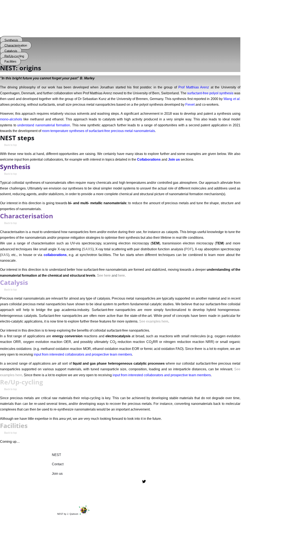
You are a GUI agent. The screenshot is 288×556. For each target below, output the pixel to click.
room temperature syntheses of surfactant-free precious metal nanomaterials (98, 131)
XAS (4, 255)
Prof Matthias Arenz (193, 87)
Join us (178, 26)
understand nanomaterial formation (43, 125)
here (121, 275)
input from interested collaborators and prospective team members (83, 354)
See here (104, 275)
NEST (56, 455)
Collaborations (89, 26)
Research (33, 26)
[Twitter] (144, 482)
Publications (125, 26)
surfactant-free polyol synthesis (210, 93)
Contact (203, 26)
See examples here (153, 321)
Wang (231, 99)
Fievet (190, 104)
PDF (188, 249)
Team (59, 26)
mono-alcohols (11, 119)
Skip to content (11, 3)
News (153, 26)
